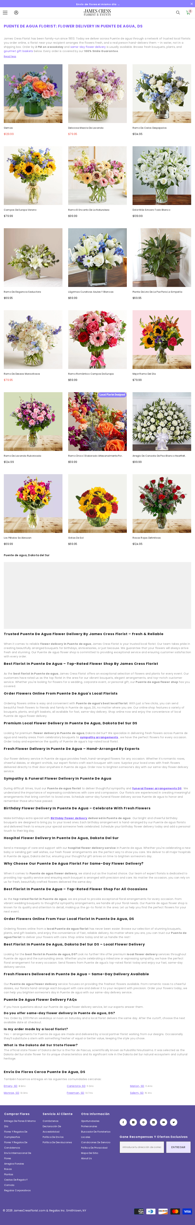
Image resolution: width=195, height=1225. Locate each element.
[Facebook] (123, 1122)
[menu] (5, 12)
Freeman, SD (75, 1093)
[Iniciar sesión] (16, 12)
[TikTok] (153, 1122)
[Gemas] (33, 93)
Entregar (178, 1147)
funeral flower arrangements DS (156, 788)
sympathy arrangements (99, 737)
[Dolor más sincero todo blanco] (162, 175)
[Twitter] (173, 1122)
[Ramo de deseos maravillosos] (33, 339)
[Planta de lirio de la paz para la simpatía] (162, 257)
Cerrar (191, 3)
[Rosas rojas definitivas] (162, 503)
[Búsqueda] (178, 12)
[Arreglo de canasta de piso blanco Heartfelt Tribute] (162, 421)
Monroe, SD (11, 1093)
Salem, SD (137, 1093)
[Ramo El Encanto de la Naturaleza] (97, 175)
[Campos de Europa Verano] (33, 175)
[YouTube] (163, 1122)
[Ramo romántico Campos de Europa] (97, 339)
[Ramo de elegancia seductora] (33, 257)
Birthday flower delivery (69, 818)
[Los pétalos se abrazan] (33, 503)
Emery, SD (11, 1086)
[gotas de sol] (97, 503)
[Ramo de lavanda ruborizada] (33, 421)
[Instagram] (133, 1122)
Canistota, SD (76, 1086)
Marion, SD (137, 1086)
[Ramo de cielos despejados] (162, 93)
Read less (10, 56)
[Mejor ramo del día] (162, 339)
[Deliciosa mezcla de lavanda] (97, 93)
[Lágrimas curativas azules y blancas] (97, 257)
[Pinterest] (143, 1122)
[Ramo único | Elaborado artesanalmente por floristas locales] (97, 421)
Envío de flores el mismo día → (98, 4)
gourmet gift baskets (18, 51)
